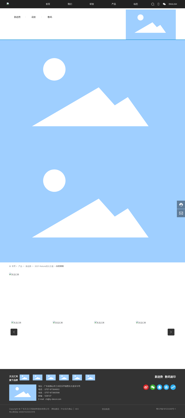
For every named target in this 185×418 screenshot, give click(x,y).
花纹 (33, 17)
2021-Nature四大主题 (44, 266)
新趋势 (17, 17)
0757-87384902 (52, 389)
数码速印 (170, 376)
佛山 (71, 409)
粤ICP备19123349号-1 (166, 409)
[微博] (146, 387)
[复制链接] (173, 387)
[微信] (152, 387)
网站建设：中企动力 (60, 409)
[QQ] (159, 387)
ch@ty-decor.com (53, 399)
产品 (20, 266)
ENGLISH (173, 4)
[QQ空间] (166, 387)
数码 (50, 17)
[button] (14, 332)
